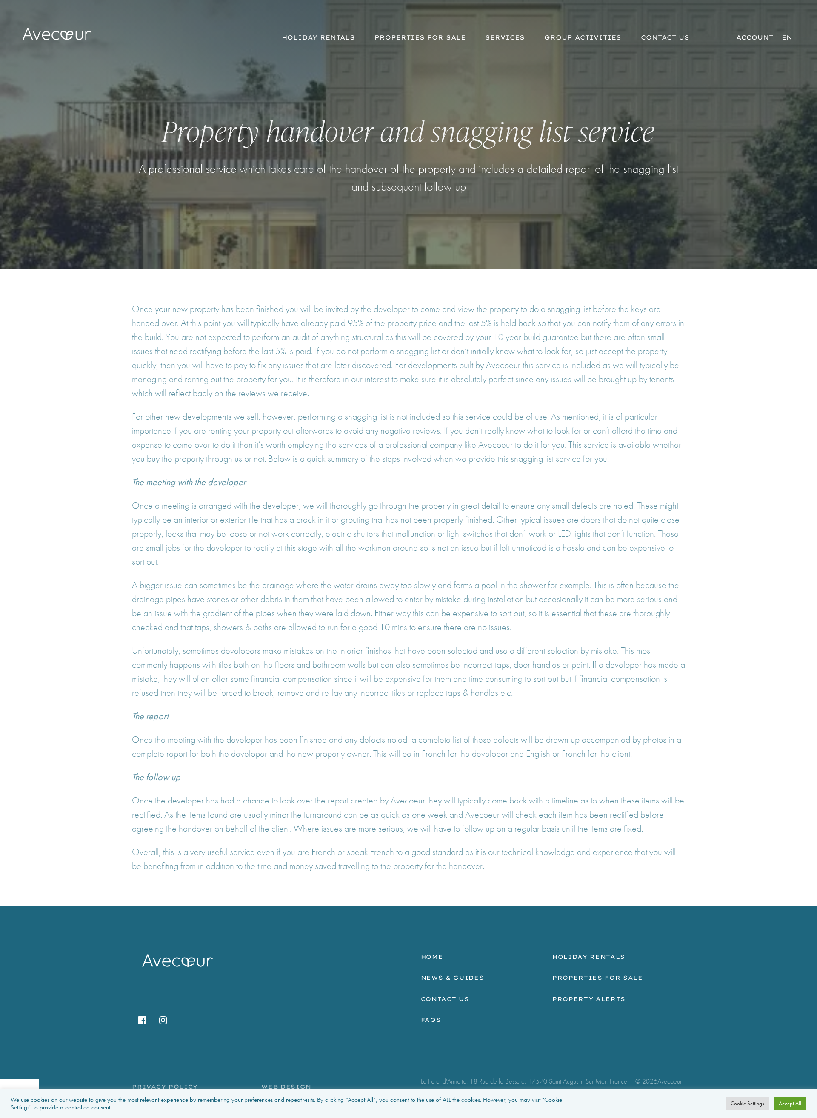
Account (754, 37)
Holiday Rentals (318, 37)
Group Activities (582, 37)
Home (432, 956)
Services (505, 37)
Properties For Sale (420, 37)
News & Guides (452, 977)
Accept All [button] (790, 1103)
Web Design (286, 1086)
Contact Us (665, 37)
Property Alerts (589, 998)
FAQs (431, 1019)
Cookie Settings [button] (747, 1103)
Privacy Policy (165, 1086)
